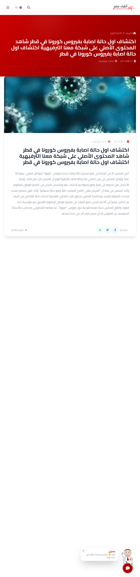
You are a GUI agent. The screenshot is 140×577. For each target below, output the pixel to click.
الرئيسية (129, 33)
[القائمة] (8, 7)
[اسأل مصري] (128, 555)
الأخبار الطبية (116, 33)
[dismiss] (83, 550)
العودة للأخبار (17, 230)
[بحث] (28, 7)
